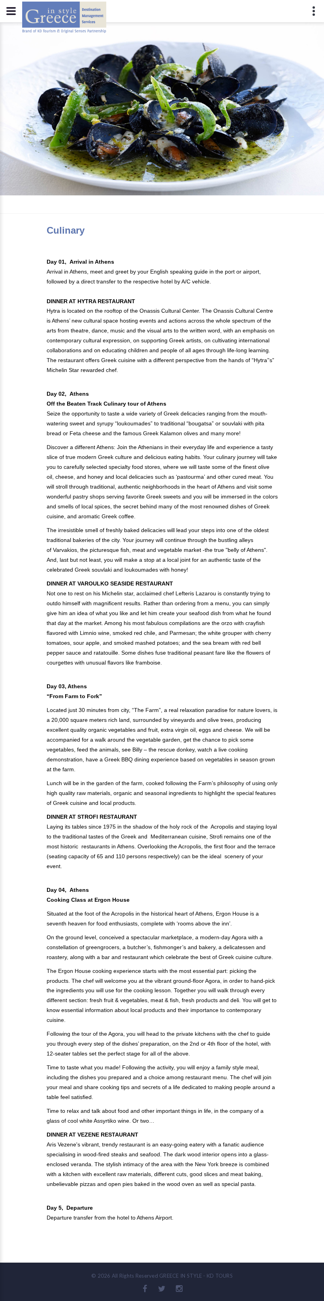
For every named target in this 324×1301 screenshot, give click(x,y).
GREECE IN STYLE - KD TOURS (196, 1276)
